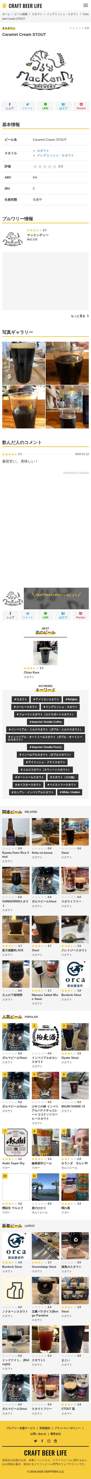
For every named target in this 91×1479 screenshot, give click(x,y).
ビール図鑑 (21, 14)
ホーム (6, 14)
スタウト (37, 14)
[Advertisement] (45, 528)
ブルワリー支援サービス (20, 1428)
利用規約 (45, 1428)
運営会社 (55, 1433)
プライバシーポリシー (67, 1428)
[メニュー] (85, 5)
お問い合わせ (38, 1433)
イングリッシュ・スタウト (62, 14)
